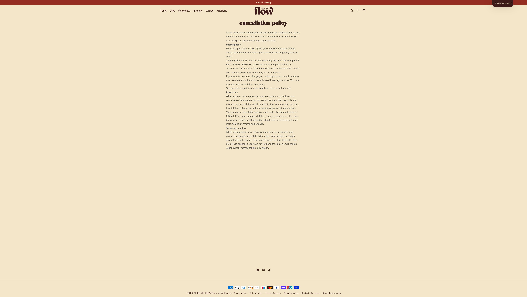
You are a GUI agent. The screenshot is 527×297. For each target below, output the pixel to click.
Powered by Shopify (221, 293)
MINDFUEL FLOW (202, 293)
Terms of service (273, 293)
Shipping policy (291, 293)
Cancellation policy (332, 293)
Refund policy (256, 293)
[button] (352, 11)
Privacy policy (240, 293)
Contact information (310, 293)
